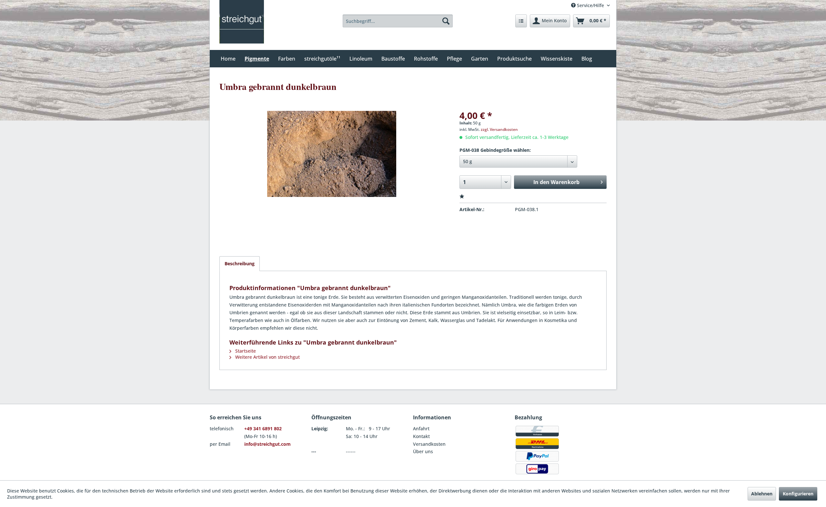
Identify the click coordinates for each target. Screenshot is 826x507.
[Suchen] (446, 21)
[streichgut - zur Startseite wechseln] (241, 22)
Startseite (245, 351)
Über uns (423, 451)
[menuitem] (398, 21)
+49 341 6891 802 (263, 428)
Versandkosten (429, 444)
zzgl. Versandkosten (499, 129)
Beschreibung (240, 263)
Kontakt (421, 436)
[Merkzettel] (521, 21)
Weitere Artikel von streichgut (267, 357)
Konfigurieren (798, 494)
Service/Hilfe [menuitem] (590, 5)
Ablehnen (761, 494)
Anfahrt (421, 428)
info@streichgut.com (267, 444)
